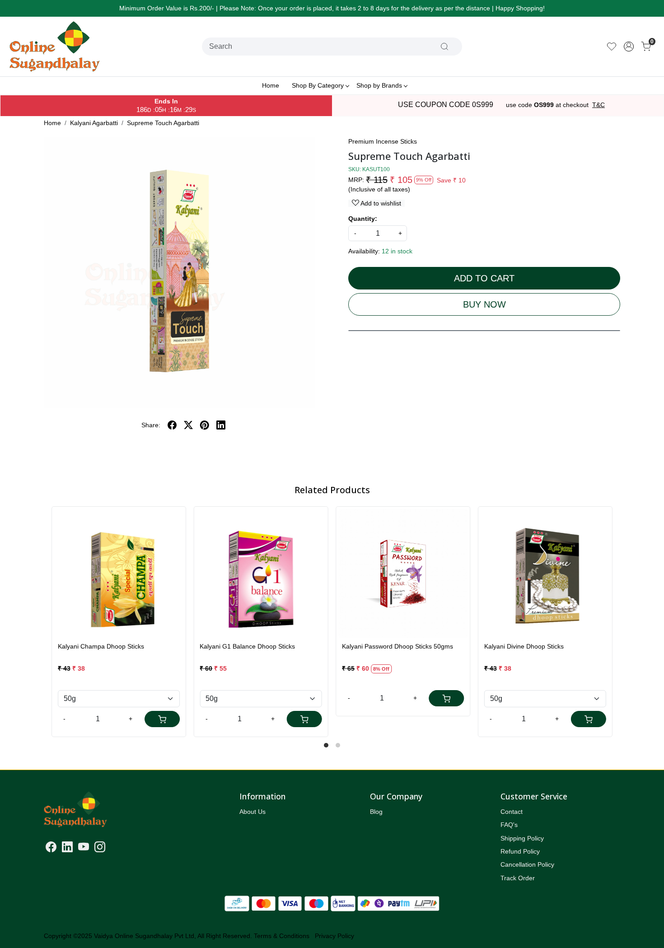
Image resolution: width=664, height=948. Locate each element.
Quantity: (362, 218)
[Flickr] (110, 848)
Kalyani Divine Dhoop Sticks (524, 646)
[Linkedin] (67, 848)
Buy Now (484, 304)
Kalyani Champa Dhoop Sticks (101, 646)
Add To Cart (484, 278)
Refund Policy (520, 851)
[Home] (54, 46)
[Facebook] (51, 848)
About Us (252, 811)
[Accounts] (628, 46)
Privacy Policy (334, 935)
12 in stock (397, 251)
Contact (511, 811)
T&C (598, 104)
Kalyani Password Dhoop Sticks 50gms (397, 646)
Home (270, 85)
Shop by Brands (379, 85)
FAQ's (509, 824)
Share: (150, 425)
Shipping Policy (522, 838)
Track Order (517, 878)
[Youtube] (83, 848)
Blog (376, 811)
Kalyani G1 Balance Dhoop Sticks (247, 646)
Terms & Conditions (281, 935)
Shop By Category (318, 85)
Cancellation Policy (527, 864)
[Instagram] (100, 848)
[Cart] (162, 719)
